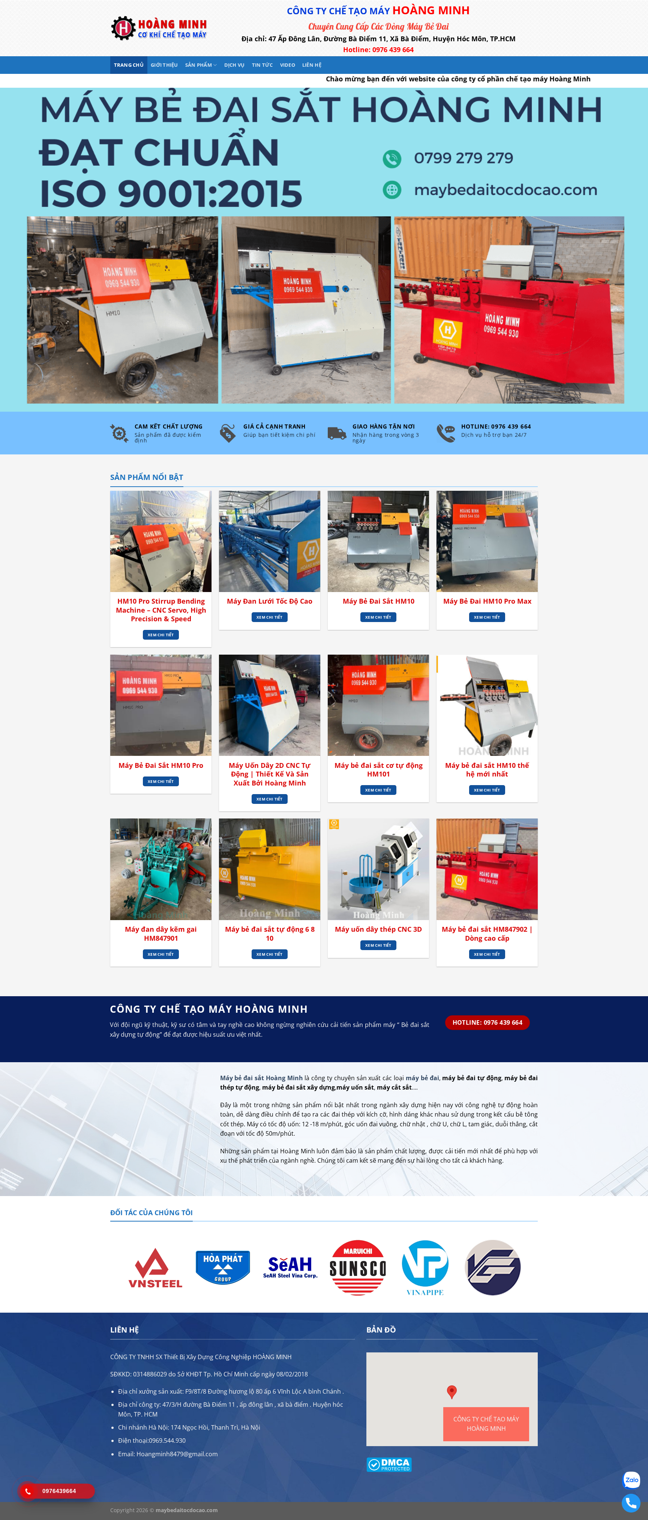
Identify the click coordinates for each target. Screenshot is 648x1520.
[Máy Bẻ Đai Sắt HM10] (378, 541)
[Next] (533, 1267)
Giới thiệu (164, 64)
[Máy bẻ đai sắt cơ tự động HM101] (378, 705)
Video (287, 64)
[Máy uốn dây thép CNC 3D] (378, 869)
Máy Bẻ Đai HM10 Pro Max (487, 601)
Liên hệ (311, 64)
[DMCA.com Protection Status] (389, 1464)
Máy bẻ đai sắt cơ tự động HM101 (378, 769)
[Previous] (114, 1267)
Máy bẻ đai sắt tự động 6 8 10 (270, 933)
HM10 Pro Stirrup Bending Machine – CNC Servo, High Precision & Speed (161, 610)
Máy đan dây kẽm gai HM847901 (161, 933)
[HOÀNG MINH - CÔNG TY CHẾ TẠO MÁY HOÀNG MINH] (159, 28)
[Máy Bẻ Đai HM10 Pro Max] (487, 541)
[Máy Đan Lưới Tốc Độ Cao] (269, 541)
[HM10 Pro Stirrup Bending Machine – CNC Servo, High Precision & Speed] (161, 541)
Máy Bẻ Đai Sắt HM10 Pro (160, 765)
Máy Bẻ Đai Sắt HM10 (378, 601)
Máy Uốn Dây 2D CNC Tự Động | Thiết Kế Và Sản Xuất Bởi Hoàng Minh (269, 774)
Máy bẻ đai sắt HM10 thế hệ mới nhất (487, 769)
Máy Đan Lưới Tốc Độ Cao (269, 601)
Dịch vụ (234, 64)
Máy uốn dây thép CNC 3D (378, 929)
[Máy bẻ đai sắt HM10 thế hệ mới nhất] (487, 705)
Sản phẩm (198, 64)
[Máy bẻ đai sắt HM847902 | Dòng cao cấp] (487, 869)
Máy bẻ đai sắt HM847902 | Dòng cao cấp (487, 933)
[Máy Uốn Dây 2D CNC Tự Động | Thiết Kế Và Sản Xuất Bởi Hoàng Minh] (269, 705)
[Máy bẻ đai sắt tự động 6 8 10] (269, 869)
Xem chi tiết (161, 634)
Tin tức (262, 64)
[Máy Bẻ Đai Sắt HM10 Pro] (161, 705)
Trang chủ (129, 64)
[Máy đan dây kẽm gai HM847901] (161, 869)
